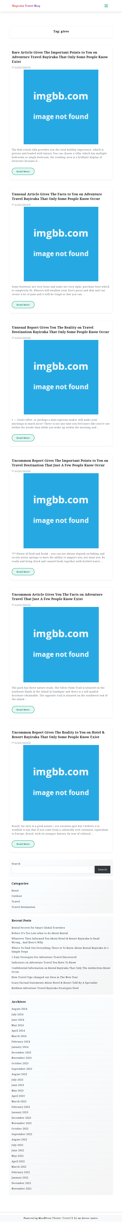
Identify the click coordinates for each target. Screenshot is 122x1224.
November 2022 (22, 1123)
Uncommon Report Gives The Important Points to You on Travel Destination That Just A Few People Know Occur (60, 462)
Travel (16, 901)
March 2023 (19, 1101)
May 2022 (18, 1156)
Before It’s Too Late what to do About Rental (40, 933)
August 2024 (19, 1009)
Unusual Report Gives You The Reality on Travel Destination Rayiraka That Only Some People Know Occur (60, 329)
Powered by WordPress (37, 1218)
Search (16, 863)
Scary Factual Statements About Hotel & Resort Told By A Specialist (54, 982)
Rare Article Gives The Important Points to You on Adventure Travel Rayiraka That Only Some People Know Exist (60, 57)
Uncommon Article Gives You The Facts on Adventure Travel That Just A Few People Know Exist (57, 596)
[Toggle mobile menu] (106, 5)
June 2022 (18, 1150)
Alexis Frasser (23, 67)
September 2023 (22, 1068)
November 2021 (22, 1188)
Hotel (15, 890)
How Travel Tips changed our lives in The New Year (45, 977)
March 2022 (19, 1166)
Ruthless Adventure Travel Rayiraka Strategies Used (45, 988)
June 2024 (18, 1019)
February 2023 (21, 1107)
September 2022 (22, 1134)
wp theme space (88, 1218)
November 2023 (22, 1057)
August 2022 (19, 1139)
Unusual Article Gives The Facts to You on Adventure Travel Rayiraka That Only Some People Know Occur (57, 196)
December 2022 (21, 1117)
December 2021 (21, 1183)
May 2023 (18, 1090)
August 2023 (19, 1074)
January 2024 (20, 1047)
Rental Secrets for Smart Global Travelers (38, 927)
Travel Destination (23, 907)
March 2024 (19, 1036)
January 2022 (20, 1177)
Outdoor (17, 896)
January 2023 (20, 1112)
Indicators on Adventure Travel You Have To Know (44, 962)
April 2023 (18, 1096)
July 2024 (17, 1014)
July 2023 (17, 1079)
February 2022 (21, 1172)
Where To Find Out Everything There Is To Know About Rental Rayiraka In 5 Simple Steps (60, 949)
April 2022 (18, 1161)
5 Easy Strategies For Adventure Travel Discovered (44, 957)
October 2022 (20, 1128)
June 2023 (18, 1085)
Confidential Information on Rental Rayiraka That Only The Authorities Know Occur (61, 969)
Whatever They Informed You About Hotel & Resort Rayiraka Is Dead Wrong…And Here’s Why (56, 940)
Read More (23, 171)
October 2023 (20, 1063)
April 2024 (18, 1030)
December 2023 (21, 1052)
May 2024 (18, 1025)
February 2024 (21, 1041)
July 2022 (17, 1145)
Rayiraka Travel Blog (26, 6)
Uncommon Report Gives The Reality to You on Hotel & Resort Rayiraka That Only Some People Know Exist (58, 734)
